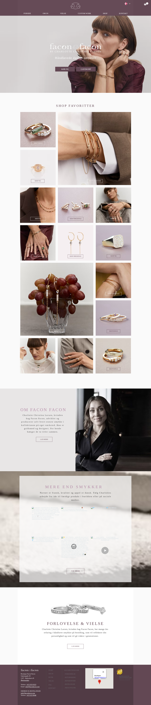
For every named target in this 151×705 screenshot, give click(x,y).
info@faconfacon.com (32, 687)
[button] (146, 3)
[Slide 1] (75, 87)
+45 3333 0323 (31, 684)
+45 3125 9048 (31, 695)
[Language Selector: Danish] (127, 3)
